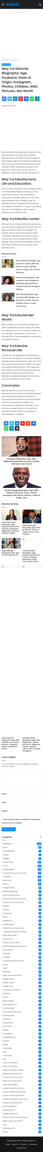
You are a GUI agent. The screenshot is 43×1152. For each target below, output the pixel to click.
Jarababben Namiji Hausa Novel (15, 932)
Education (6, 993)
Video (5, 968)
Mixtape (6, 858)
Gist (4, 1052)
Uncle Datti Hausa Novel (12, 1012)
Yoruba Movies (9, 888)
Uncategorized (8, 1015)
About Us (15, 1144)
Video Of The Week (10, 1063)
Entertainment (8, 1023)
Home (5, 60)
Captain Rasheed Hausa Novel (14, 1092)
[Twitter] (11, 423)
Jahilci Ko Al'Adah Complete (13, 1070)
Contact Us (24, 1144)
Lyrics (5, 866)
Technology (7, 1055)
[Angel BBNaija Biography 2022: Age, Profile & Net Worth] (11, 543)
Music (5, 847)
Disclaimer (33, 1144)
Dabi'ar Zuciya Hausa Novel (13, 928)
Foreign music (8, 986)
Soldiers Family (8, 982)
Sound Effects (8, 950)
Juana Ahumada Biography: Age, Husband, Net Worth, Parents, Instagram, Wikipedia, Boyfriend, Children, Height (10, 527)
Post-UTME (7, 1026)
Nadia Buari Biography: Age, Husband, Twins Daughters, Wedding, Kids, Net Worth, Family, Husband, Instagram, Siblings (28, 283)
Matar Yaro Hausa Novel (12, 1081)
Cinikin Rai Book (9, 1110)
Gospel (5, 855)
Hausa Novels (8, 862)
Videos (5, 997)
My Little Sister (8, 1008)
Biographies (13, 60)
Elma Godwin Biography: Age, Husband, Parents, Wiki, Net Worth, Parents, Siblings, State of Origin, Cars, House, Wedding (28, 267)
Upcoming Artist (9, 1128)
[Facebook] (6, 423)
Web (4, 1059)
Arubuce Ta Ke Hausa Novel (13, 902)
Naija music (7, 880)
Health (5, 1044)
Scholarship (7, 913)
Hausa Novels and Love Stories (14, 873)
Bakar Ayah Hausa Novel (12, 975)
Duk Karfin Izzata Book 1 (12, 990)
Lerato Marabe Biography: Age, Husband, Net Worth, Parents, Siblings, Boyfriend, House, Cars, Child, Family (31, 556)
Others (5, 1132)
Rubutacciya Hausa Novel (12, 1103)
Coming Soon (8, 939)
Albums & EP (8, 921)
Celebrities (7, 877)
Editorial (6, 1041)
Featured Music (9, 851)
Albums (5, 1030)
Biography (7, 972)
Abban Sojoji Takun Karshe (13, 1121)
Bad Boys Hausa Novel (11, 942)
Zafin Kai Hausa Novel (11, 895)
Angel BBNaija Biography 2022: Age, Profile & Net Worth (11, 553)
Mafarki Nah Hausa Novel (12, 1074)
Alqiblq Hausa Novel (10, 1114)
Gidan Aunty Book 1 (10, 935)
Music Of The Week (10, 1066)
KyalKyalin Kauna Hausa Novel (14, 899)
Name (4, 794)
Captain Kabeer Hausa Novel (13, 1095)
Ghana (5, 964)
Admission (7, 953)
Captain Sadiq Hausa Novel (13, 1088)
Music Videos (8, 1001)
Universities (7, 1048)
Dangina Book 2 (9, 979)
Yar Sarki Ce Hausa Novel (12, 1077)
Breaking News (9, 869)
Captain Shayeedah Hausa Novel (15, 1099)
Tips (4, 1124)
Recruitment (7, 1034)
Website (5, 811)
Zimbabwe (7, 1019)
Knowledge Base (9, 1037)
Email (4, 802)
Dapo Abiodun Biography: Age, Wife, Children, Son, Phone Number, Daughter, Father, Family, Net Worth (11, 743)
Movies (5, 884)
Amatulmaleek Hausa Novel (13, 961)
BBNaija (6, 906)
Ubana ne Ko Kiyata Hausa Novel (15, 1117)
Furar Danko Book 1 (10, 1106)
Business (6, 910)
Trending (6, 957)
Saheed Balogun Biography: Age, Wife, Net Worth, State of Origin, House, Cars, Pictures (31, 529)
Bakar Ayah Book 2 (10, 1004)
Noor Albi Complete (10, 1084)
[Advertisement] (21, 35)
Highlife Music (8, 924)
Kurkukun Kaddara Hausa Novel (14, 946)
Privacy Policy (21, 1148)
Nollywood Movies (10, 891)
